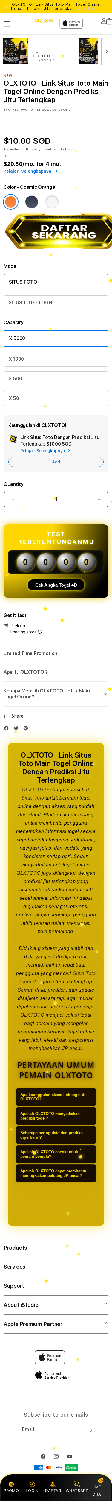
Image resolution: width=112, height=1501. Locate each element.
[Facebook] (8, 730)
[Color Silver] (52, 201)
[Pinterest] (27, 730)
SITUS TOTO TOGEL (31, 302)
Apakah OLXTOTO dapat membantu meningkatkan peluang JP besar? (53, 1173)
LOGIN (32, 1490)
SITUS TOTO (23, 282)
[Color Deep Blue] (31, 201)
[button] (7, 24)
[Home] (44, 21)
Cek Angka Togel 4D (56, 585)
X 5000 (17, 338)
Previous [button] (6, 7)
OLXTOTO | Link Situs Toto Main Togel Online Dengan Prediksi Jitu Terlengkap (56, 6)
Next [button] (106, 7)
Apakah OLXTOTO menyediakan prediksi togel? (50, 1116)
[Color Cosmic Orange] (11, 202)
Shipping (33, 149)
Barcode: (43, 109)
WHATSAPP (77, 1490)
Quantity (13, 484)
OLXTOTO (34, 789)
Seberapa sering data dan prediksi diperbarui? (52, 1135)
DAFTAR (53, 1490)
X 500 (15, 378)
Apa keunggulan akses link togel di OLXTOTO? (52, 1096)
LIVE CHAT (97, 1490)
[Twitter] (17, 730)
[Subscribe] (89, 1430)
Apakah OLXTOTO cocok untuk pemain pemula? (49, 1154)
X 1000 (16, 359)
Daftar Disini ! (88, 9)
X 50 (14, 398)
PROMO (11, 1490)
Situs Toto (32, 797)
